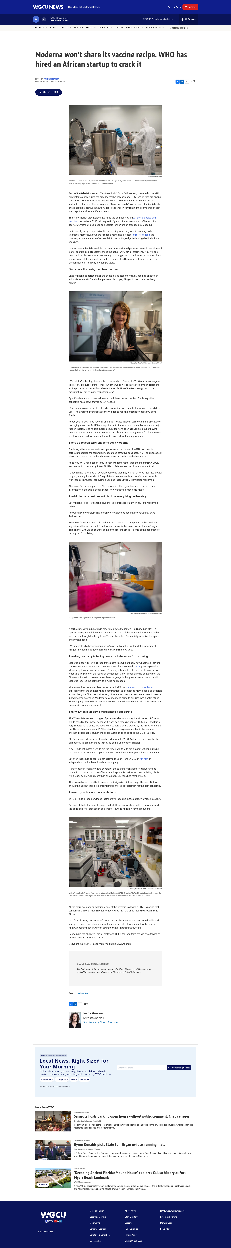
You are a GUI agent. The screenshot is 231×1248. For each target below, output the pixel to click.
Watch (64, 28)
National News (83, 993)
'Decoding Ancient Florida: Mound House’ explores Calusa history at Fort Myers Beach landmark (130, 1175)
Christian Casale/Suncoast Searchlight (87, 1121)
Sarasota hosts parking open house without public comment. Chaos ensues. (132, 1116)
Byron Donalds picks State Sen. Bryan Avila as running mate (119, 1144)
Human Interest (79, 1169)
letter (138, 666)
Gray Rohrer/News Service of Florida (87, 1149)
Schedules (38, 28)
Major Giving (95, 1223)
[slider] (48, 19)
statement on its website (139, 687)
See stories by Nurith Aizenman (101, 1022)
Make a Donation (97, 1211)
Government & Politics (82, 1112)
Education (104, 28)
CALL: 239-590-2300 (133, 1241)
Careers (128, 1223)
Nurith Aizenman (51, 78)
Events (120, 28)
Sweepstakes (95, 1241)
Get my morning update (179, 1067)
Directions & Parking (168, 1217)
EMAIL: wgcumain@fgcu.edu (172, 1211)
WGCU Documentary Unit (83, 1182)
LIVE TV (177, 7)
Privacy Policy (130, 1235)
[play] (36, 19)
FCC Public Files (131, 1229)
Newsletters (165, 1229)
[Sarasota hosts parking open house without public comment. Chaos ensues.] (53, 1121)
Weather (79, 28)
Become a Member (98, 1217)
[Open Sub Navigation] (46, 28)
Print (192, 80)
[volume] (44, 19)
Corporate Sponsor (98, 1229)
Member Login (153, 28)
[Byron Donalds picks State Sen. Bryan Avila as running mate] (53, 1150)
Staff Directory (131, 1217)
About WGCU (130, 1211)
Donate (191, 7)
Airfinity (144, 758)
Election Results (179, 27)
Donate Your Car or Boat (100, 1235)
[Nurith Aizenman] (75, 1020)
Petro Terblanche (141, 234)
